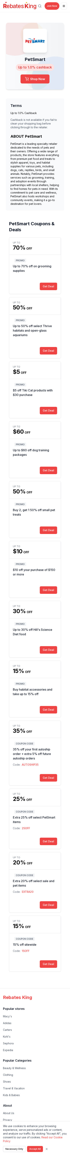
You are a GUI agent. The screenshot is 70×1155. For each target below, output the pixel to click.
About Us (8, 1113)
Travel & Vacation (14, 1088)
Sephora (8, 1043)
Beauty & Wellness (14, 1068)
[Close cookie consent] (46, 1149)
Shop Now (37, 79)
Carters (7, 1029)
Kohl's (6, 1036)
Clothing (8, 1074)
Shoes (7, 1081)
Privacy (7, 1119)
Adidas (7, 1023)
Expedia (8, 1050)
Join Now (52, 6)
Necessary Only (14, 1148)
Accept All (35, 1148)
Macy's (7, 1016)
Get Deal (48, 286)
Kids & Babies (11, 1095)
